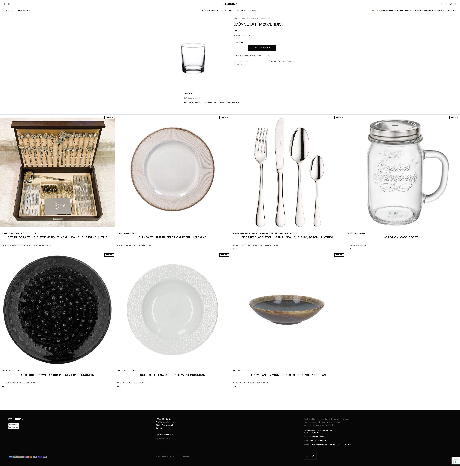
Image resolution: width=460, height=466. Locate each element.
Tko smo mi (241, 10)
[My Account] (441, 4)
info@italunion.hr (24, 10)
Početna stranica (210, 10)
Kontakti (254, 10)
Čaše (280, 61)
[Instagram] (9, 4)
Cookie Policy (13, 427)
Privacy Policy (13, 424)
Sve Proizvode (288, 61)
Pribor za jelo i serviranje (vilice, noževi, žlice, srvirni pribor (258, 233)
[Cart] (455, 4)
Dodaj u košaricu (262, 48)
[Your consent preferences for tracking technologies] (456, 462)
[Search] (446, 4)
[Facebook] (5, 4)
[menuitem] (373, 10)
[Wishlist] (451, 4)
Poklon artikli (8, 233)
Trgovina (226, 10)
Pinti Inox (33, 233)
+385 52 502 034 (9, 10)
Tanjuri (134, 233)
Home (236, 18)
